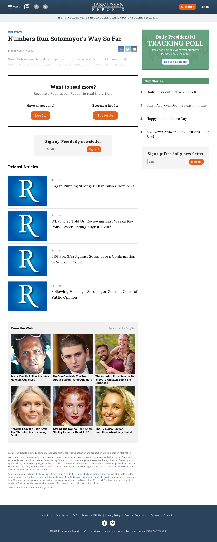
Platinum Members (27, 483)
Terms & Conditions (135, 515)
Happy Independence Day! (167, 119)
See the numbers (175, 61)
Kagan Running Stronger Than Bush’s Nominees (93, 186)
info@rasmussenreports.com (106, 531)
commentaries (99, 474)
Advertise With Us (91, 515)
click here (51, 487)
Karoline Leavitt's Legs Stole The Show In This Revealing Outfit (29, 432)
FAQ (75, 515)
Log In (204, 6)
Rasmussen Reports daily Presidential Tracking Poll (63, 474)
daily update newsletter (118, 466)
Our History (62, 515)
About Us (47, 515)
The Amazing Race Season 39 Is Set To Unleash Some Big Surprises (114, 379)
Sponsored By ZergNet (122, 328)
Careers (155, 515)
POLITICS (15, 32)
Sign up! (94, 149)
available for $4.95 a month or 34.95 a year (60, 477)
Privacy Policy (112, 515)
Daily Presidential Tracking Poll (171, 92)
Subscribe (105, 115)
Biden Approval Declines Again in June (177, 105)
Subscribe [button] (187, 6)
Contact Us (169, 515)
